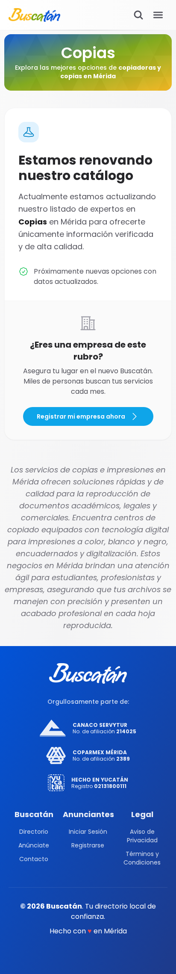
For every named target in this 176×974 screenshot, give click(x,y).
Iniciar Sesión (88, 831)
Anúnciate (33, 845)
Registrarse (87, 845)
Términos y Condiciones (142, 858)
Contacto (33, 859)
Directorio (33, 831)
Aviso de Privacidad (142, 835)
